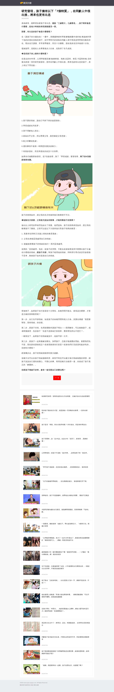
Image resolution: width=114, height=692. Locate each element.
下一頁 (57, 378)
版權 (37, 685)
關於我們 (22, 685)
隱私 (35, 685)
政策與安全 (28, 685)
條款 (32, 685)
